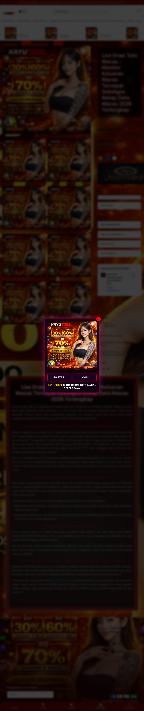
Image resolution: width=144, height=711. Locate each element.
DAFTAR (59, 377)
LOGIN (85, 377)
